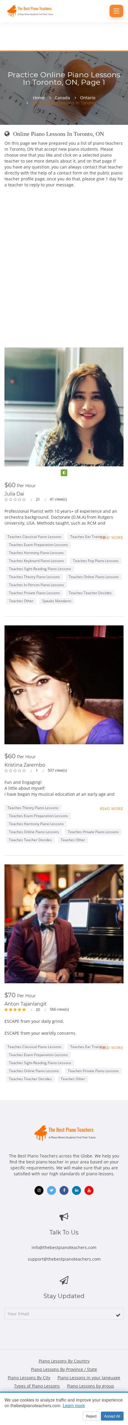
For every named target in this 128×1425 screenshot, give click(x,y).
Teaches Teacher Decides (90, 592)
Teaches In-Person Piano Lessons (36, 584)
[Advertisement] (64, 258)
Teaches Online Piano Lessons (94, 576)
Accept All (112, 1415)
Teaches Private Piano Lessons (34, 592)
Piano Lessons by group (90, 1386)
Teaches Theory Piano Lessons (34, 576)
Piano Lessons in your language (88, 1377)
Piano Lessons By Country (64, 1361)
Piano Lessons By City (29, 1377)
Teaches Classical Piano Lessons (34, 536)
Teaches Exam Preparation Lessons (38, 544)
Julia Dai (14, 494)
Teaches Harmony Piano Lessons (36, 552)
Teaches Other (21, 600)
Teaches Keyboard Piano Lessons (36, 560)
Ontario (87, 97)
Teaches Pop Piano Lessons (95, 560)
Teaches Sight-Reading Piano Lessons (40, 568)
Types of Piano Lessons (37, 1386)
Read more (111, 537)
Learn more (74, 1405)
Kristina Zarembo (24, 765)
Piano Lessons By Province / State (64, 1369)
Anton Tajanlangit (25, 1004)
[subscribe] (118, 1315)
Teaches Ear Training (87, 536)
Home (39, 97)
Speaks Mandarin (56, 600)
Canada (62, 97)
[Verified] (64, 472)
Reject (91, 1415)
